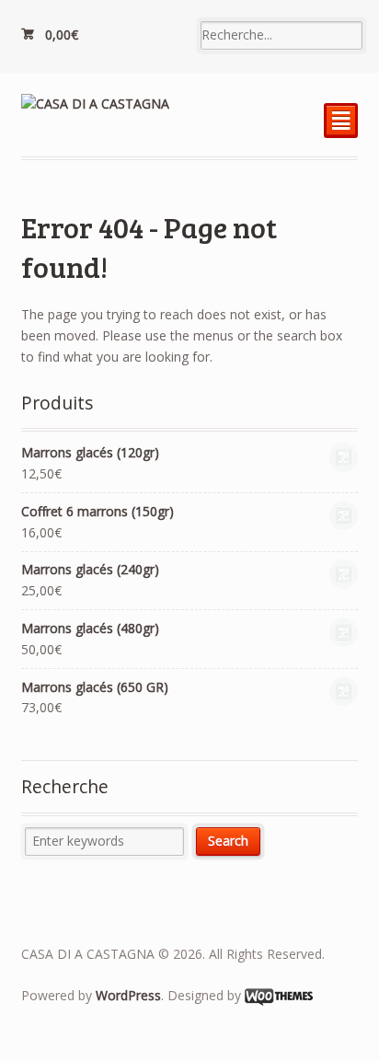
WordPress (128, 995)
